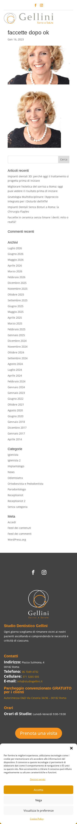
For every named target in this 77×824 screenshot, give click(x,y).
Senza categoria (17, 507)
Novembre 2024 (17, 346)
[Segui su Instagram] (41, 5)
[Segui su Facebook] (35, 5)
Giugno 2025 (15, 306)
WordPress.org (17, 539)
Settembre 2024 (17, 358)
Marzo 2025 (15, 323)
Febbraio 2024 (16, 381)
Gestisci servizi (37, 779)
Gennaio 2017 (16, 433)
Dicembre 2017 (17, 427)
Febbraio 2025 (16, 329)
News (11, 472)
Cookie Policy (37, 818)
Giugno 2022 (15, 398)
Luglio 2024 (15, 369)
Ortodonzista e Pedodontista (25, 483)
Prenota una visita (38, 733)
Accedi (12, 522)
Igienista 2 (14, 460)
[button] (71, 748)
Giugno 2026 (15, 254)
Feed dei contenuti (19, 528)
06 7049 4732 (30, 672)
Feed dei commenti (20, 533)
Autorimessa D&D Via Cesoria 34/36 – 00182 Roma (35, 698)
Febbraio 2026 (16, 277)
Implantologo (16, 466)
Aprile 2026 (15, 265)
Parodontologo (17, 489)
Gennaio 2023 (16, 393)
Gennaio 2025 (16, 335)
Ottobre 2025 (16, 294)
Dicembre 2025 (17, 283)
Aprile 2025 (15, 317)
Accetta (38, 790)
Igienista (13, 454)
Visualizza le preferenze (39, 810)
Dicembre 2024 (17, 341)
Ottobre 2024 (16, 352)
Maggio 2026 (16, 259)
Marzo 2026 (15, 271)
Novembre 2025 (17, 288)
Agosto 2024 (15, 364)
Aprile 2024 (15, 375)
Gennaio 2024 (16, 387)
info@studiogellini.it (29, 681)
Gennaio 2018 (16, 422)
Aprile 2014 (15, 439)
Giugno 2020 (15, 416)
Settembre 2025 (17, 300)
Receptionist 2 (16, 501)
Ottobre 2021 (16, 404)
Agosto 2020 (15, 410)
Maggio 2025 (16, 312)
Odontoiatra (15, 478)
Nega (38, 800)
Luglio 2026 (15, 248)
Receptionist (15, 495)
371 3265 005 (31, 676)
